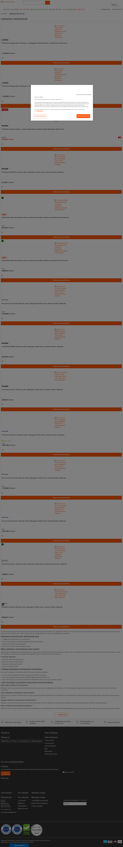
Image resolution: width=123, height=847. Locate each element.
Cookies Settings (40, 116)
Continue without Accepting (83, 94)
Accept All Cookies (83, 116)
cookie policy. (39, 110)
